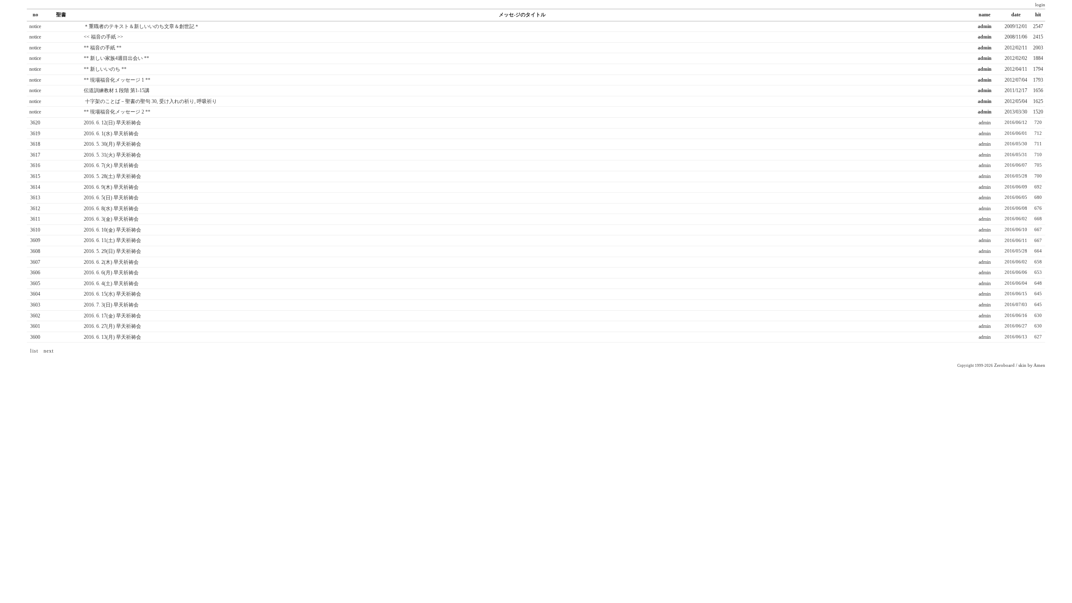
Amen (1039, 365)
